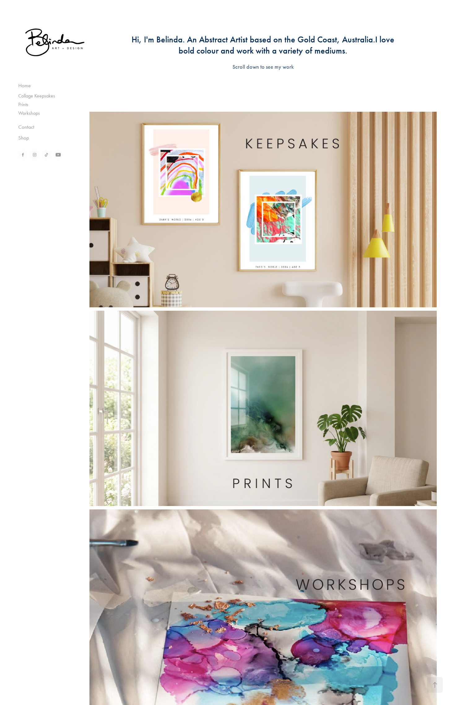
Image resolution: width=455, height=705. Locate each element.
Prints (23, 104)
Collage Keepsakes (36, 96)
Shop (23, 138)
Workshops (29, 113)
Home (24, 85)
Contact (26, 127)
